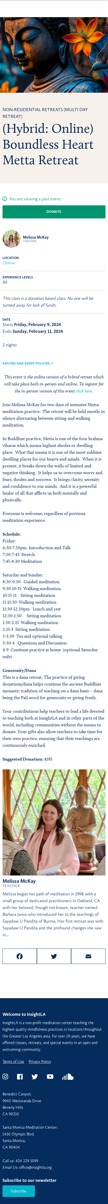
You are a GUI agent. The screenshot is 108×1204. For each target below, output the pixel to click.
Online (9, 263)
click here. (84, 391)
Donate (53, 212)
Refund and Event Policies (26, 363)
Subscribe (18, 1191)
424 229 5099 (27, 1160)
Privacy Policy (40, 1062)
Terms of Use (13, 1062)
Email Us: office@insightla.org (27, 1167)
